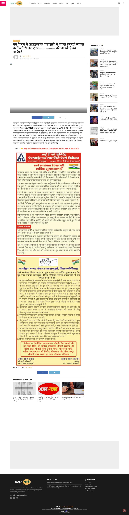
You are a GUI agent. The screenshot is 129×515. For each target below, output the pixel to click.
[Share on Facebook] (37, 117)
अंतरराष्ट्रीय (47, 3)
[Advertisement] (64, 21)
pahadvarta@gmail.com (19, 495)
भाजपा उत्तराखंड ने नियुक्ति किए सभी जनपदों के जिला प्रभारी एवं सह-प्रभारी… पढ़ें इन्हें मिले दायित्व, (24, 399)
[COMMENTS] (60, 117)
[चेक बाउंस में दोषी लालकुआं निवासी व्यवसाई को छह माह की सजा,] (73, 395)
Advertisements (91, 487)
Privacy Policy (90, 489)
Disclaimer (89, 490)
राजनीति (61, 3)
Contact (88, 485)
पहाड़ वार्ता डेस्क (26, 56)
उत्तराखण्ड (32, 3)
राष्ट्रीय (39, 3)
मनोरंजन (55, 3)
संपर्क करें (79, 3)
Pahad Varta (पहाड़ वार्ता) (67, 507)
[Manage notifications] (124, 510)
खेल (67, 3)
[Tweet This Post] (48, 117)
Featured (28, 367)
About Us (88, 483)
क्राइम (72, 3)
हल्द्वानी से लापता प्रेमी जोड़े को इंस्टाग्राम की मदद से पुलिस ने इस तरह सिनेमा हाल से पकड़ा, (48, 399)
